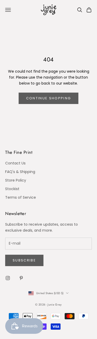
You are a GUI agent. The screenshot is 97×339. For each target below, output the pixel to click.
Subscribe (24, 260)
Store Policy (15, 180)
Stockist (12, 188)
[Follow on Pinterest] (21, 278)
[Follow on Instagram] (7, 278)
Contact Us (15, 163)
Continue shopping (48, 98)
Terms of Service (20, 197)
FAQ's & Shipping (20, 171)
